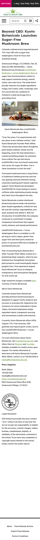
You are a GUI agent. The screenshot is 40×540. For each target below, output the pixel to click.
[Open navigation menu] (4, 21)
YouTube (30, 344)
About (9, 526)
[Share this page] (36, 21)
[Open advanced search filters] (30, 20)
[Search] (25, 20)
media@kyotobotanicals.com (14, 360)
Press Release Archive (23, 526)
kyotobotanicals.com (24, 341)
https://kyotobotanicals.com (14, 379)
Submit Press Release (20, 531)
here (34, 281)
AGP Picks (5, 4)
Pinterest (18, 344)
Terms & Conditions (20, 536)
